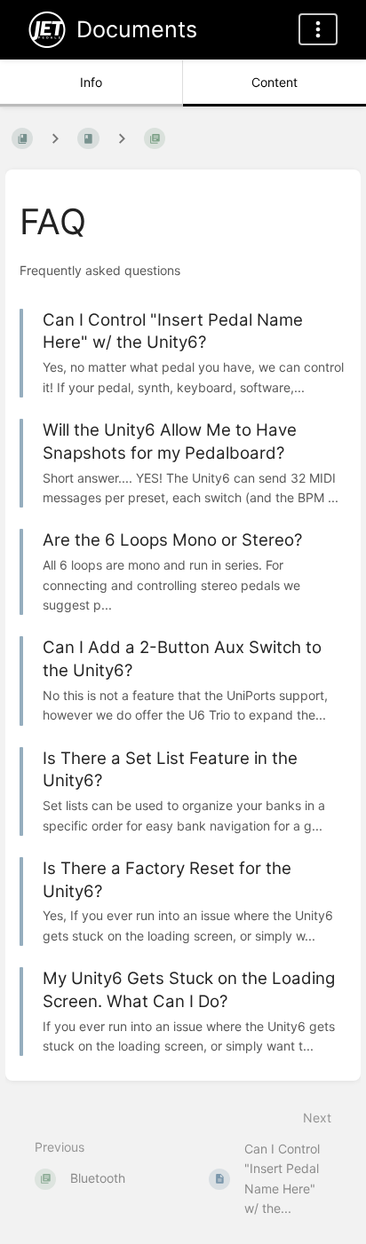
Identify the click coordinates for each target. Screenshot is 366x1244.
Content (274, 82)
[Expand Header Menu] (318, 29)
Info (91, 82)
